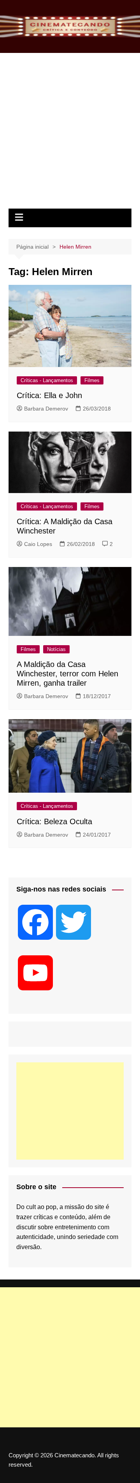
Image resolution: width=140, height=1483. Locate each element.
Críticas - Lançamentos (47, 380)
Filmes (92, 380)
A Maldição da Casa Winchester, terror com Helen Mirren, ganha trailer (67, 673)
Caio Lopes (38, 544)
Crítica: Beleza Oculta (54, 821)
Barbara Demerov (46, 408)
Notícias (56, 649)
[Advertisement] (70, 135)
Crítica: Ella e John (49, 395)
